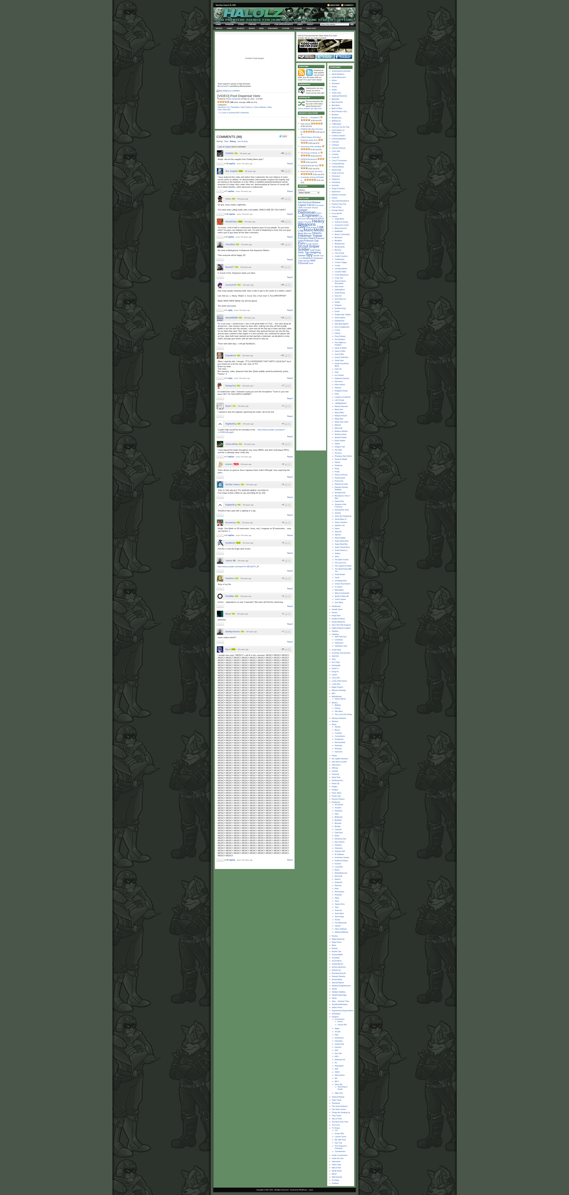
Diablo (337, 302)
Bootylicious (337, 118)
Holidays (240, 28)
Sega (337, 898)
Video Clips (311, 28)
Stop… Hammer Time (340, 1001)
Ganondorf (310, 219)
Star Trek (338, 1143)
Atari (336, 1035)
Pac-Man (338, 450)
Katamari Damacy (342, 378)
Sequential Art (337, 964)
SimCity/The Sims (342, 510)
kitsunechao (230, 522)
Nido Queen (305, 124)
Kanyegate (336, 665)
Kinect (340, 1022)
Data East (339, 833)
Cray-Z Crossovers (339, 161)
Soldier (304, 249)
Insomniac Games (342, 857)
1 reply (229, 310)
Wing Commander (342, 593)
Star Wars (339, 711)
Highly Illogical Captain (341, 628)
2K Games (339, 805)
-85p (236, 464)
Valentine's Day (341, 646)
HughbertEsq (230, 424)
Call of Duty (339, 253)
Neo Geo (338, 1053)
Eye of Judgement (342, 327)
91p (239, 285)
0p (234, 560)
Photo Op (335, 784)
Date (226, 141)
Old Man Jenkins (232, 484)
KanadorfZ (224, 86)
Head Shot (336, 616)
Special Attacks (338, 983)
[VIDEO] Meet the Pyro (310, 166)
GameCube (339, 1044)
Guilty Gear (339, 360)
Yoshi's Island (340, 599)
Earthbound (339, 321)
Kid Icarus (339, 381)
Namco (338, 879)
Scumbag (335, 958)
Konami (338, 864)
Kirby (308, 227)
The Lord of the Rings (343, 714)
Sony (337, 901)
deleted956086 (231, 318)
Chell (300, 207)
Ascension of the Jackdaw (311, 147)
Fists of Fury (336, 207)
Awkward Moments (339, 96)
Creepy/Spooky (338, 164)
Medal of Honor (341, 416)
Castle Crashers (341, 256)
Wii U (337, 1081)
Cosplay (335, 154)
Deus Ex (338, 296)
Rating (233, 141)
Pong (337, 469)
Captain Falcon (306, 204)
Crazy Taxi (339, 278)
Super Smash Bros (342, 547)
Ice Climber (339, 375)
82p (238, 386)
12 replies (231, 214)
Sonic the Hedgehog (343, 516)
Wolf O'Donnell (306, 262)
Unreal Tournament (342, 584)
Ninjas (334, 756)
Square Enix (340, 904)
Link (320, 227)
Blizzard (338, 823)
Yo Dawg (335, 1180)
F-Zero (337, 330)
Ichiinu (228, 199)
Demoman (306, 212)
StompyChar (230, 386)
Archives (265, 24)
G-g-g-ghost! (337, 213)
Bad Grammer (337, 102)
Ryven (228, 614)
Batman (338, 705)
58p (238, 522)
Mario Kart (339, 409)
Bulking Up (336, 121)
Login (220, 147)
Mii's (333, 693)
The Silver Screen (339, 1109)
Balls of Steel (337, 108)
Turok (337, 578)
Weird (334, 1174)
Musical (335, 721)
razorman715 (230, 285)
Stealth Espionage (339, 995)
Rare (337, 889)
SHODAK (229, 153)
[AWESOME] (228, 102)
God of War (339, 354)
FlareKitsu (229, 578)
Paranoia (335, 774)
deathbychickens (232, 631)
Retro (334, 945)
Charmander (319, 205)
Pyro (301, 243)
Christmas (339, 640)
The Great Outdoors (340, 1106)
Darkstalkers (340, 290)
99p (240, 318)
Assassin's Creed (342, 225)
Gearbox (338, 845)
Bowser (316, 202)
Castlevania (339, 259)
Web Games (340, 1075)
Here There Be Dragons (341, 625)
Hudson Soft (340, 851)
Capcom (338, 829)
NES (336, 1056)
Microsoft (338, 876)
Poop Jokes (336, 793)
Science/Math (337, 955)
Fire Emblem (340, 339)
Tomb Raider (340, 574)
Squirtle (316, 256)
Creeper (302, 210)
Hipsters (335, 631)
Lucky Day (336, 684)
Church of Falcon (339, 148)
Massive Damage (339, 690)
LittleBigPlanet (340, 403)
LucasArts (339, 867)
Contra (337, 266)
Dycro (227, 649)
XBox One (339, 1093)
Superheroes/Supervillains (342, 1011)
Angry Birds (339, 219)
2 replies (230, 237)
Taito (337, 907)
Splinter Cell (340, 525)
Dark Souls (339, 287)
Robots (335, 948)
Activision (338, 811)
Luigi (300, 230)
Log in (311, 1190)
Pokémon (338, 465)
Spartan (301, 255)
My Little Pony (340, 1140)
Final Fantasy (340, 336)
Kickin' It (335, 668)
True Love (336, 1125)
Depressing (336, 170)
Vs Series (338, 587)
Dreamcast (339, 1038)
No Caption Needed (340, 759)
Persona (338, 453)
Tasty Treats (336, 1100)
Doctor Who (339, 1134)
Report (290, 163)
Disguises (336, 179)
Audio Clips (336, 93)
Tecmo (337, 920)
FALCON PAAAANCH (340, 201)
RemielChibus (231, 222)
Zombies (335, 1183)
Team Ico (338, 910)
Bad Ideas (336, 105)
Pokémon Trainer (310, 236)
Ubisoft (337, 926)
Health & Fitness (338, 619)
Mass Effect (339, 413)
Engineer (310, 215)
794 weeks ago (245, 153)
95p (236, 153)
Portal (337, 472)
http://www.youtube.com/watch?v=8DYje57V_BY (238, 566)
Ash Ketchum (305, 202)
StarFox (338, 535)
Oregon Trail (340, 447)
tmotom (228, 464)
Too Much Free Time (340, 1122)
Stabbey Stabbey (339, 992)
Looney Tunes (340, 1137)
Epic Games (340, 842)
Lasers (334, 675)
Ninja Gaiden (340, 441)
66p (233, 614)
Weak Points (337, 1171)
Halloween (339, 643)
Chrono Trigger (341, 262)
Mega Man (303, 233)
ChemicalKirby (231, 444)
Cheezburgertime (339, 139)
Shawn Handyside (233, 99)
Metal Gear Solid (341, 422)
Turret (300, 258)
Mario (308, 230)
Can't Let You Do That (340, 127)
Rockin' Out (336, 951)
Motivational (337, 696)
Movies (252, 28)
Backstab (335, 99)
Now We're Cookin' (339, 762)
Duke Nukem (340, 318)
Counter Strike (340, 272)
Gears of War (340, 351)
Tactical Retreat (338, 1097)
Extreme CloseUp (339, 195)
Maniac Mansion (341, 406)
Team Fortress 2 (246, 107)
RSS (305, 80)
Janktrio (228, 561)
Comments (348, 5)
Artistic (219, 28)
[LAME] (221, 102)
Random (229, 24)
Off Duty (335, 768)
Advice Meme (340, 699)
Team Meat (339, 913)
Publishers (273, 28)
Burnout (338, 250)
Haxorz (335, 612)
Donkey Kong (340, 308)
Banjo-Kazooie (341, 228)
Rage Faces (337, 942)
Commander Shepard (310, 208)
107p (238, 543)
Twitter (313, 80)
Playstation (235, 107)
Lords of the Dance (339, 681)
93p (237, 244)
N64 (336, 1050)
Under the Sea (337, 1158)
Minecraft (338, 428)
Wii (336, 1078)
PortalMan (229, 596)
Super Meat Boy (341, 544)
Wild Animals (337, 1177)
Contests (338, 733)
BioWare (338, 820)
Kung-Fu (335, 672)
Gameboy (339, 1041)
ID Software (339, 854)
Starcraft (338, 532)
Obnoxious (222, 107)
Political (335, 790)
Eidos (337, 836)
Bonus (337, 730)
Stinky (334, 998)
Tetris (337, 557)
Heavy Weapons (338, 622)
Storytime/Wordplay (339, 1004)
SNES (337, 1072)
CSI (336, 1130)
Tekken (338, 553)
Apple (337, 1029)
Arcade (338, 1032)
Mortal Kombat (340, 437)
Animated (335, 83)
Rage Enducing (338, 939)
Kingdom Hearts (341, 391)
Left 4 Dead (339, 400)
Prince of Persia (341, 475)
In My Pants (336, 650)
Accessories (340, 1019)
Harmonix (339, 848)
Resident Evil (340, 493)
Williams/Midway (341, 932)
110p (240, 171)
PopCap (338, 885)
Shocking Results (339, 973)
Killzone (338, 388)
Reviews (338, 749)
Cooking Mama (341, 269)
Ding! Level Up (338, 173)
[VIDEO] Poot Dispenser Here (238, 96)
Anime (334, 87)
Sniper (314, 246)
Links (300, 24)
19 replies (231, 163)
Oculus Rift (342, 1025)
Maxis (337, 870)
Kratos (314, 227)
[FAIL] (218, 102)
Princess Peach (306, 238)
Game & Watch (341, 348)
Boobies (335, 115)
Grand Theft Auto (341, 357)
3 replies (230, 457)
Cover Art (335, 157)
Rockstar (338, 895)
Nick (310, 233)
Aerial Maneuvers (339, 77)
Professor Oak (311, 240)
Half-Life (338, 369)
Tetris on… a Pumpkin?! (310, 118)
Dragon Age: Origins (343, 315)
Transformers (340, 1151)
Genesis (338, 1047)
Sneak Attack (337, 979)
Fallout (337, 333)
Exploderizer (230, 355)
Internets (335, 656)
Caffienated (336, 124)
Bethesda (338, 817)
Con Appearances (283, 24)
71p (234, 406)
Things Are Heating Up (341, 1112)
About (310, 24)
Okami (337, 444)
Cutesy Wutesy (338, 167)
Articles (338, 727)
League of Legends (342, 397)
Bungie (338, 826)
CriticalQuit (230, 244)
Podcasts (338, 745)
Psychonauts (340, 478)
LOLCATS (336, 678)
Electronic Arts (340, 839)
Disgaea (338, 305)
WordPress (303, 1190)
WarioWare (339, 590)
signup (228, 147)
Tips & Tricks (337, 1119)
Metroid (338, 425)
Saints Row (339, 501)
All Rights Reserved (281, 1190)
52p (236, 578)
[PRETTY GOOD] (225, 102)
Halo (337, 372)
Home (218, 24)
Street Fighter (340, 538)
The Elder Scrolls (342, 560)
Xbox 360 (226, 110)
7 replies (230, 191)
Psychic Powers (338, 799)
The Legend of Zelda (343, 566)
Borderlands (340, 247)
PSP (336, 1069)
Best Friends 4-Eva (339, 111)
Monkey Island (340, 434)
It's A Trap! (336, 662)
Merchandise (340, 742)
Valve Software (260, 107)
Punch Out (339, 481)
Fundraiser (339, 739)
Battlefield (339, 231)
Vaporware (336, 1161)
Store (241, 24)
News (261, 28)
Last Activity (242, 141)
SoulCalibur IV (340, 519)
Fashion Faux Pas (339, 204)
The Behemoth (341, 923)
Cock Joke (336, 151)
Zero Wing (339, 602)
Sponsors (338, 752)
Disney (337, 708)
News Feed (335, 5)
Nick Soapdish (231, 171)
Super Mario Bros (342, 541)
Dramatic (335, 185)
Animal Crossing (341, 222)
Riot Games (339, 892)
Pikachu (317, 233)
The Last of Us (340, 563)
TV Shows (298, 28)
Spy (309, 255)
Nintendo (338, 882)
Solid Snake (315, 250)
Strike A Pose (337, 1007)
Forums (252, 24)
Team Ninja (339, 917)
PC (228, 107)
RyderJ (228, 406)
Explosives (336, 192)
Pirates (334, 787)
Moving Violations (339, 718)
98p (239, 424)
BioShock (338, 238)
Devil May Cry (340, 299)
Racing (335, 936)
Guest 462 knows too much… (312, 171)
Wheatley (306, 261)
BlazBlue (338, 241)
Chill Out (335, 142)
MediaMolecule (341, 873)
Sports (334, 989)
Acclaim (338, 808)
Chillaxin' (335, 145)
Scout (303, 246)
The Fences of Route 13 (310, 153)
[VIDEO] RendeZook (309, 159)
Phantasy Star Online (343, 456)
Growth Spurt (337, 609)
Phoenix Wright (341, 459)
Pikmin (337, 462)
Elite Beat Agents (341, 324)
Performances (337, 780)
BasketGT (229, 267)
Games (229, 28)
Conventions (340, 736)
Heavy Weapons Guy (311, 224)
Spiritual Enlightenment (341, 986)
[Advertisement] (253, 891)
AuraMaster (230, 543)
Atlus (337, 814)
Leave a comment (228, 113)
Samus (315, 244)
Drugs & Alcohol (338, 188)
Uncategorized (341, 581)
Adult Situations (338, 74)
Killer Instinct (340, 385)
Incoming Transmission (341, 653)
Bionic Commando (342, 234)
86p (236, 596)
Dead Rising (340, 293)
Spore (337, 529)
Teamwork (336, 1103)
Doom (337, 311)
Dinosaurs (336, 176)
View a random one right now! (310, 109)
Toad (321, 256)
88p (233, 199)
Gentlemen (336, 606)
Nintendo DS (340, 1060)
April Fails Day (340, 637)
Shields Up (336, 970)
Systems (285, 28)
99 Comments (242, 113)
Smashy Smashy (338, 976)
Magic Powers (337, 687)
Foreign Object (338, 210)
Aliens (334, 80)
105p (233, 649)
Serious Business (339, 967)
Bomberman (340, 244)
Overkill (335, 771)
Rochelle (309, 244)
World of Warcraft (342, 596)
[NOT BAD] (223, 102)
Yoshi (311, 263)
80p (238, 355)
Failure (334, 198)
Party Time (336, 777)
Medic (319, 230)
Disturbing (336, 182)
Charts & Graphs (338, 136)
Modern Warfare (341, 431)
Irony (334, 659)
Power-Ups (336, 796)
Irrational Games (341, 861)
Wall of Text (336, 1168)
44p (242, 631)
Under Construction (339, 1155)
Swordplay (336, 1014)
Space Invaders (341, 522)
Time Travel (336, 1116)
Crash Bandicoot (341, 275)
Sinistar (338, 513)
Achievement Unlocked (341, 71)
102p (240, 221)
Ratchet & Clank (341, 484)
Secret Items (337, 961)
